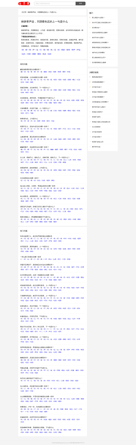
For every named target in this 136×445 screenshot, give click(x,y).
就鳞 (73, 298)
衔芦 (46, 241)
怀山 (50, 259)
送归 (22, 113)
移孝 (39, 121)
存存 (22, 422)
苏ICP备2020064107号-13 (77, 443)
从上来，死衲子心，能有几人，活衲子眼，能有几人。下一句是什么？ (45, 157)
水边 (60, 269)
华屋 (69, 139)
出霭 (55, 432)
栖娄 (60, 360)
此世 (55, 308)
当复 (43, 180)
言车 (41, 300)
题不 (73, 267)
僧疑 (60, 352)
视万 (46, 211)
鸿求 (82, 298)
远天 (23, 54)
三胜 (64, 259)
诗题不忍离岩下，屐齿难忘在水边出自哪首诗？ (37, 265)
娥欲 (79, 219)
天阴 (29, 54)
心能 (31, 162)
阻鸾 (77, 100)
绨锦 (69, 90)
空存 (78, 419)
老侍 (77, 288)
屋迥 (74, 139)
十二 (41, 331)
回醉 (36, 222)
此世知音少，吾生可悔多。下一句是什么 (34, 306)
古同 (55, 211)
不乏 (64, 129)
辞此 (22, 251)
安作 (50, 401)
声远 (78, 50)
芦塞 (50, 241)
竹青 (78, 319)
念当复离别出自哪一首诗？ (29, 178)
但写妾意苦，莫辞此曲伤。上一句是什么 (34, 246)
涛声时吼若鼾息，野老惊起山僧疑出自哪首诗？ (37, 347)
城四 (31, 331)
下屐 (31, 269)
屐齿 (36, 269)
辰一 (41, 280)
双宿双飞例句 (96, 117)
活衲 (55, 162)
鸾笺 (82, 100)
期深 (22, 401)
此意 (69, 419)
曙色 (39, 54)
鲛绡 (55, 103)
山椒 (55, 139)
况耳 (60, 331)
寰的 (69, 211)
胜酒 (69, 259)
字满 (46, 103)
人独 (60, 388)
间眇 (36, 211)
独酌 (64, 111)
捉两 (79, 238)
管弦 (31, 92)
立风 (22, 142)
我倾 (60, 170)
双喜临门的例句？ (97, 112)
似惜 (80, 149)
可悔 (27, 311)
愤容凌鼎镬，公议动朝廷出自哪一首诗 (33, 77)
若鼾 (22, 352)
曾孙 (22, 290)
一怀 (45, 259)
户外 (80, 409)
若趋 (64, 319)
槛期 (82, 399)
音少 (69, 308)
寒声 (73, 50)
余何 (74, 388)
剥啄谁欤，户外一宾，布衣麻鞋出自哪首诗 (35, 407)
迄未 (22, 280)
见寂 (74, 199)
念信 (68, 100)
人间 (82, 188)
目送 (78, 111)
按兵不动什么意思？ (98, 37)
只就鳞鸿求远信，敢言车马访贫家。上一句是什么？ (38, 296)
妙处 (78, 170)
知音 (64, 308)
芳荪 (31, 201)
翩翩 (52, 149)
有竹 (48, 381)
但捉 (74, 238)
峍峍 (74, 430)
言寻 (78, 339)
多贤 (60, 191)
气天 (22, 211)
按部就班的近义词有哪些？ (100, 42)
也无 (31, 131)
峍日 (79, 430)
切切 (59, 419)
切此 (64, 419)
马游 (31, 342)
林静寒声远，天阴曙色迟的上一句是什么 (42, 12)
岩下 (27, 269)
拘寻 (22, 373)
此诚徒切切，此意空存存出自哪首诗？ (33, 417)
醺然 (45, 72)
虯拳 (27, 432)
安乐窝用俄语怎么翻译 (99, 62)
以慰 (22, 391)
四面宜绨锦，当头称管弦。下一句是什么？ (35, 87)
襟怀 (64, 72)
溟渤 (60, 241)
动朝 (27, 82)
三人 (27, 241)
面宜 (60, 90)
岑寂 (31, 391)
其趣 (72, 370)
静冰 (69, 219)
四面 (55, 90)
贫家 (60, 300)
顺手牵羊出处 (96, 147)
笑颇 (50, 280)
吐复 (55, 290)
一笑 (46, 280)
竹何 (53, 381)
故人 (77, 188)
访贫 (55, 300)
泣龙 (41, 290)
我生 (68, 329)
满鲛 (50, 103)
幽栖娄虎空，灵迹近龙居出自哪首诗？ (33, 358)
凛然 (71, 209)
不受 (36, 401)
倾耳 (64, 170)
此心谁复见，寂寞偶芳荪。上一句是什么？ (35, 196)
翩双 (56, 149)
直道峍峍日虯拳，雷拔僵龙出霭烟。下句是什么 (37, 427)
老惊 (41, 352)
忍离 (82, 267)
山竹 (74, 319)
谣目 (74, 111)
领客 (54, 72)
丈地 (31, 373)
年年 (65, 238)
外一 (22, 412)
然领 (50, 72)
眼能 (64, 162)
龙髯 (46, 290)
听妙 (74, 170)
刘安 (46, 401)
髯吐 (50, 290)
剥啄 (62, 409)
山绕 (73, 399)
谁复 (64, 199)
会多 (55, 191)
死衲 (79, 160)
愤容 (55, 80)
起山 (50, 352)
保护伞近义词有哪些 (98, 52)
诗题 (68, 267)
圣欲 (31, 290)
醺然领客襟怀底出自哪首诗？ (30, 69)
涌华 (64, 139)
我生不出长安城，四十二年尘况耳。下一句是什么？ (38, 327)
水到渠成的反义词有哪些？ (100, 102)
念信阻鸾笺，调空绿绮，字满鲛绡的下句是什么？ (37, 98)
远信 (27, 300)
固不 (60, 129)
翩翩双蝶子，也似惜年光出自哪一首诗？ (34, 147)
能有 (36, 162)
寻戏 (22, 342)
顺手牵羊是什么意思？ (99, 107)
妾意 (64, 249)
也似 (75, 149)
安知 (78, 129)
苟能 (58, 370)
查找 (80, 3)
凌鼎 (64, 80)
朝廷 (31, 82)
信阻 (73, 100)
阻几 (27, 191)
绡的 (60, 103)
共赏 (55, 339)
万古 (50, 211)
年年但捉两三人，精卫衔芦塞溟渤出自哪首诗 (36, 236)
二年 (46, 331)
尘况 (55, 331)
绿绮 (36, 103)
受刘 (41, 401)
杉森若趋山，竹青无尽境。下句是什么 (33, 316)
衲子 (22, 162)
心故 (73, 188)
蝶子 (66, 149)
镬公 (74, 80)
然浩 (76, 209)
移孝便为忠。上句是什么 (29, 118)
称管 (27, 92)
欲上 (22, 222)
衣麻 (41, 412)
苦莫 (74, 249)
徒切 (54, 419)
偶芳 (27, 201)
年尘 (50, 331)
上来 (69, 160)
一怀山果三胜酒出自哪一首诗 (30, 257)
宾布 (31, 412)
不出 (77, 329)
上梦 (27, 222)
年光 (27, 152)
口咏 (55, 111)
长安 (22, 331)
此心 (55, 199)
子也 (70, 149)
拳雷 (31, 432)
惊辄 (27, 172)
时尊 (41, 191)
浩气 (81, 209)
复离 (48, 180)
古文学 (24, 12)
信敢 (31, 300)
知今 (22, 131)
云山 (68, 399)
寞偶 (22, 201)
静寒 (68, 50)
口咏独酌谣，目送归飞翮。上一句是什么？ (35, 108)
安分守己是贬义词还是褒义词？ (102, 22)
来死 (74, 160)
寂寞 (78, 199)
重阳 (64, 339)
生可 (22, 311)
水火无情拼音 (96, 127)
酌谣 (69, 111)
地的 (36, 373)
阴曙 (34, 54)
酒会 (50, 191)
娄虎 (64, 360)
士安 (74, 129)
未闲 (27, 280)
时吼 (77, 350)
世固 (55, 129)
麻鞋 (46, 412)
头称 (22, 92)
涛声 (68, 350)
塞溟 (55, 241)
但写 (55, 249)
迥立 (78, 139)
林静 (63, 50)
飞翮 (31, 113)
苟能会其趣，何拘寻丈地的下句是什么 (33, 368)
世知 (60, 308)
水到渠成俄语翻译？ (98, 82)
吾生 (78, 308)
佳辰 (36, 280)
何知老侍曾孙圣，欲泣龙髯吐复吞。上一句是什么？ (38, 285)
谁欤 (71, 409)
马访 (50, 300)
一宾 (27, 412)
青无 (22, 321)
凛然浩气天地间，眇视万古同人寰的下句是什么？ (37, 206)
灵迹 (78, 360)
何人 (58, 381)
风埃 (27, 142)
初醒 (50, 222)
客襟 (59, 72)
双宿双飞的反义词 (97, 142)
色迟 (44, 54)
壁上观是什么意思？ (98, 17)
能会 (63, 370)
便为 (48, 121)
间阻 (22, 191)
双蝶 (61, 149)
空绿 (31, 103)
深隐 (27, 401)
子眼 (60, 162)
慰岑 (27, 391)
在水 (55, 269)
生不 (73, 329)
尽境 (31, 321)
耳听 (69, 170)
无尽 (27, 321)
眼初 (46, 222)
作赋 (55, 401)
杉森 (55, 319)
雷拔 (36, 432)
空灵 (74, 360)
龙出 (50, 432)
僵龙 (46, 432)
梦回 (31, 222)
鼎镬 (69, 80)
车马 (46, 300)
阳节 (69, 339)
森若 (60, 319)
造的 (76, 381)
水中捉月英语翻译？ (98, 97)
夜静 (65, 219)
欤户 (76, 409)
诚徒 (50, 419)
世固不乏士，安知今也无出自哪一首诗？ (34, 126)
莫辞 (78, 249)
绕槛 (77, 399)
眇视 (41, 211)
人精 (31, 241)
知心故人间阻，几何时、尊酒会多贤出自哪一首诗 (37, 186)
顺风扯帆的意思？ (97, 77)
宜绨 (64, 90)
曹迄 (82, 277)
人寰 (64, 211)
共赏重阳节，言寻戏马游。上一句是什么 (34, 337)
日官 (73, 277)
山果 (54, 259)
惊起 (46, 352)
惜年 (22, 152)
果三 (59, 259)
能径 (67, 381)
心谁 (60, 199)
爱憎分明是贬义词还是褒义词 (101, 47)
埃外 (31, 142)
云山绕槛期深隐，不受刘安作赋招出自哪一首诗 (37, 396)
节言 (74, 339)
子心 (27, 162)
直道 (65, 430)
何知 (68, 288)
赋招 (60, 401)
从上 (65, 160)
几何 (31, 191)
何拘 (82, 370)
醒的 (55, 222)
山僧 (55, 352)
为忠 (53, 121)
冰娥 (74, 219)
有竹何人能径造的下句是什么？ (31, 378)
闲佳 (31, 280)
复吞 (60, 290)
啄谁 (66, 409)
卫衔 (41, 241)
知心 (68, 188)
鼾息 (27, 352)
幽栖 (55, 360)
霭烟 (60, 432)
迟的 (49, 54)
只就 (68, 298)
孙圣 (27, 290)
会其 (68, 370)
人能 (62, 381)
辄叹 (31, 172)
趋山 (69, 319)
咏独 (60, 111)
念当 (39, 180)
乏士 (69, 129)
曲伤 (31, 251)
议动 (22, 82)
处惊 (22, 172)
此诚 (45, 419)
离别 (53, 180)
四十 (36, 331)
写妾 (60, 249)
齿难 (41, 269)
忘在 (50, 269)
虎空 (69, 360)
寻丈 (27, 373)
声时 (73, 350)
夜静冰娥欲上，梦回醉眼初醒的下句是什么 (35, 217)
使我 (55, 170)
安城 (27, 331)
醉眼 (41, 222)
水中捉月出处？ (97, 87)
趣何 (77, 370)
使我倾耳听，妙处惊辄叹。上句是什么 (33, 168)
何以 (78, 388)
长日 (68, 277)
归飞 (27, 113)
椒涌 (60, 139)
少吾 (74, 308)
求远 (22, 300)
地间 (31, 211)
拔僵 (41, 432)
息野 (31, 352)
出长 (82, 329)
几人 (46, 162)
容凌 (60, 80)
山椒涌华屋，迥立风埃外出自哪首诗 (33, 137)
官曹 (77, 277)
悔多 (31, 311)
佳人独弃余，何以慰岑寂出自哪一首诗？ (34, 386)
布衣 (36, 412)
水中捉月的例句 (97, 132)
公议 (78, 80)
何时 (36, 191)
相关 (60, 280)
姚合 (77, 30)
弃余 (69, 388)
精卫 (36, 241)
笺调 (22, 103)
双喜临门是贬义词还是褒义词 (101, 122)
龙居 (31, 362)
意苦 (69, 249)
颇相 (55, 280)
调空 (27, 103)
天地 (27, 211)
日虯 (22, 432)
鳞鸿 (77, 298)
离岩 (22, 269)
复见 (69, 199)
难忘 (46, 269)
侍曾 (82, 288)
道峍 (69, 430)
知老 (73, 288)
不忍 (77, 267)
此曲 (27, 251)
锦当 (74, 90)
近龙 (27, 362)
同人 (60, 211)
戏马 (27, 342)
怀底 (69, 72)
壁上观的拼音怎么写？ (99, 57)
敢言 (36, 300)
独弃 (64, 388)
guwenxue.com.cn (65, 443)
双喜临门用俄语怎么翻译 (99, 92)
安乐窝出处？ (96, 28)
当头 (78, 90)
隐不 (31, 401)
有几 (41, 162)
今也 (27, 131)
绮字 (41, 103)
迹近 (22, 362)
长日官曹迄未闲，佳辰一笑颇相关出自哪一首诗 (37, 275)
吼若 (82, 350)
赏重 (60, 339)
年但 (69, 238)
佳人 (55, 388)
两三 (22, 241)
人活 (50, 162)
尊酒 (46, 191)
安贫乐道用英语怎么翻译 (99, 32)
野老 (36, 352)
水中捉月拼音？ (97, 137)
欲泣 (36, 290)
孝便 (43, 121)
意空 (73, 419)
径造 (72, 381)
